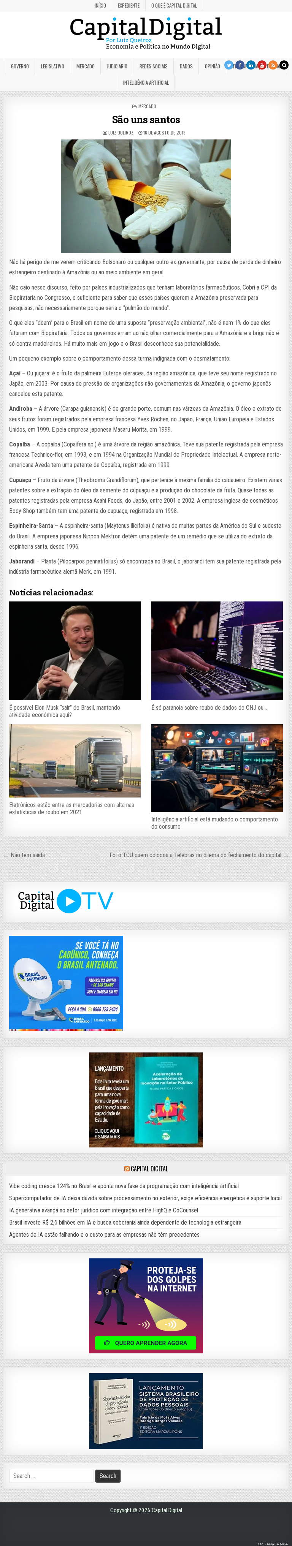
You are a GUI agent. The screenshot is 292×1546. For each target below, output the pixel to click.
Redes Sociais (154, 66)
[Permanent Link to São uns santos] (146, 196)
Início (100, 5)
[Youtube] (262, 65)
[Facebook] (239, 65)
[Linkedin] (251, 65)
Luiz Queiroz (120, 132)
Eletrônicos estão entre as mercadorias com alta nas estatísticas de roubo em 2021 (71, 808)
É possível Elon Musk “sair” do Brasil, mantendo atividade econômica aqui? (64, 711)
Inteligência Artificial (146, 82)
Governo (20, 66)
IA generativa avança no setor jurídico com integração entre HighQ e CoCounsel (103, 1210)
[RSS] (273, 65)
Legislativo (52, 66)
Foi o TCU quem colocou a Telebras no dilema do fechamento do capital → (199, 855)
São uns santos (146, 119)
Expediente (129, 5)
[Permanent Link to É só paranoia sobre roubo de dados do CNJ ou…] (217, 650)
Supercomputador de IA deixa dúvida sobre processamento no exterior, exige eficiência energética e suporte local (145, 1198)
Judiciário (117, 66)
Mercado (85, 66)
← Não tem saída (24, 855)
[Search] (284, 65)
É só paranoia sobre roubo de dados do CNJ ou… (209, 707)
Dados (186, 66)
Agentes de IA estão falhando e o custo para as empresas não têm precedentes (104, 1234)
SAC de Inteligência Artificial (273, 1544)
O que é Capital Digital (174, 5)
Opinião (212, 66)
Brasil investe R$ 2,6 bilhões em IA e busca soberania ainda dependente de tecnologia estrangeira (125, 1222)
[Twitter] (228, 65)
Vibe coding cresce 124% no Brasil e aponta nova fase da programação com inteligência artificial (124, 1186)
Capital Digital (149, 1168)
